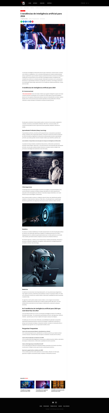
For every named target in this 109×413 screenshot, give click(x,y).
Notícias (49, 3)
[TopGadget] (23, 3)
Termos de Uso (53, 406)
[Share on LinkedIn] (30, 22)
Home (29, 3)
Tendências (23, 10)
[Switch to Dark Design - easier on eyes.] (88, 3)
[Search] (86, 3)
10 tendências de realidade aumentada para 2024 (42, 390)
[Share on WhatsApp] (21, 22)
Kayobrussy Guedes (24, 18)
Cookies (60, 406)
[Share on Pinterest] (32, 22)
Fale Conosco (66, 406)
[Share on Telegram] (24, 22)
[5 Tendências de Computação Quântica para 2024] (58, 384)
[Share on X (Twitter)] (28, 22)
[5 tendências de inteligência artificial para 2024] (42, 36)
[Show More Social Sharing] (35, 22)
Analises (42, 3)
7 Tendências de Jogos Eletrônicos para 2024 (25, 390)
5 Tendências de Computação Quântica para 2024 (57, 390)
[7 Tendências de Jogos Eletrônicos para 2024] (27, 384)
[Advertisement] (42, 61)
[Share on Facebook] (26, 22)
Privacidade (46, 406)
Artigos (35, 3)
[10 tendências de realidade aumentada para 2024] (43, 384)
